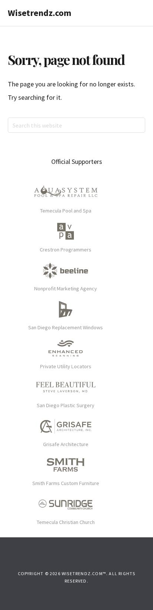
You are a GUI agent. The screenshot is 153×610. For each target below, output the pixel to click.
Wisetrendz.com (39, 13)
